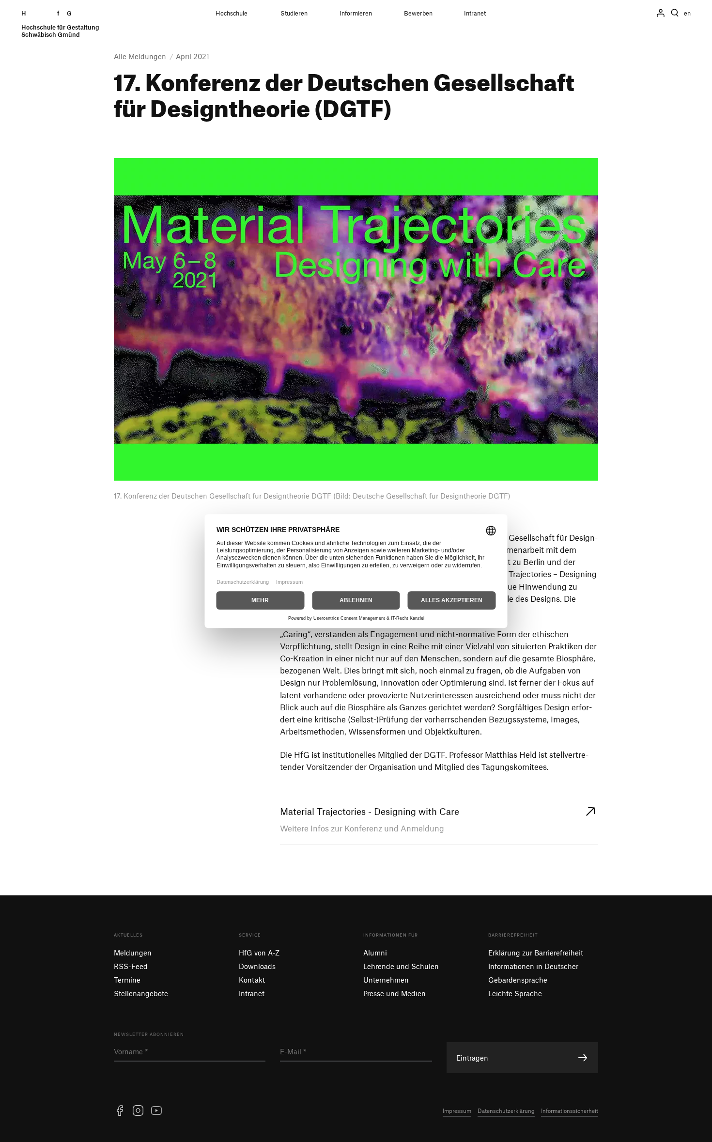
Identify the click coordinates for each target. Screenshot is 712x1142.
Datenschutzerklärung (506, 1110)
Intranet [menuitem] (475, 13)
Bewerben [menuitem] (418, 13)
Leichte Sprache (515, 993)
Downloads (257, 966)
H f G (60, 24)
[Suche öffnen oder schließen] (675, 13)
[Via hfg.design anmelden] (660, 13)
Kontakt (252, 979)
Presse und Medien (394, 993)
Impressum (457, 1110)
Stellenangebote (141, 993)
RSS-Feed (131, 966)
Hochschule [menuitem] (232, 13)
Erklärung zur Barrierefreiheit (535, 952)
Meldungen (133, 952)
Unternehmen (386, 979)
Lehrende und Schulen (401, 966)
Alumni (375, 952)
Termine (127, 979)
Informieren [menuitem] (356, 13)
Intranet (251, 993)
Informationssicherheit (569, 1110)
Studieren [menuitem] (294, 13)
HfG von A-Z (259, 952)
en (687, 13)
